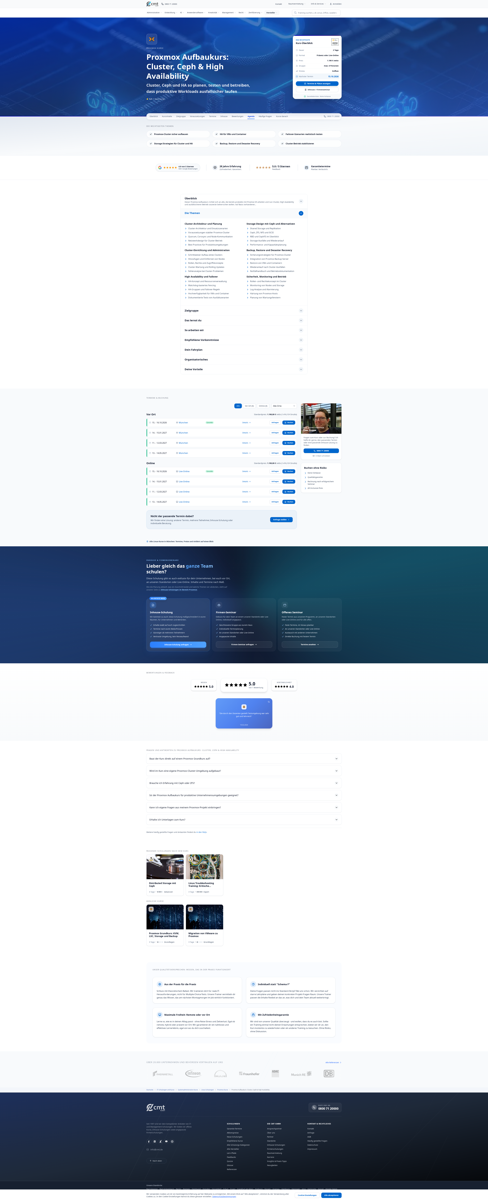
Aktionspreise (233, 1133)
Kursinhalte (167, 116)
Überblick (154, 116)
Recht (241, 12)
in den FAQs (201, 832)
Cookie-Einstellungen (307, 1195)
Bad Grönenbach (167, 1189)
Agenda (251, 116)
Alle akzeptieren (331, 1195)
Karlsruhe (312, 1189)
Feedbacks (231, 1157)
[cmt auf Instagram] (172, 1141)
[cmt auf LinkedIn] (154, 1141)
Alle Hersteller (233, 1149)
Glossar (230, 1165)
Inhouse (223, 116)
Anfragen (275, 422)
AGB (309, 1137)
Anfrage (310, 1133)
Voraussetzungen (197, 116)
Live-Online (184, 471)
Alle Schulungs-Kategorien (238, 1145)
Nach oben (157, 1161)
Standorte (271, 1141)
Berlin (178, 1189)
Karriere (270, 1157)
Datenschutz (312, 1145)
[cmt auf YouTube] (166, 1141)
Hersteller (270, 12)
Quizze (230, 1161)
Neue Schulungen (234, 1137)
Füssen (268, 1189)
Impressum (312, 1149)
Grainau (276, 1189)
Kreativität (212, 12)
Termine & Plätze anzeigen (318, 83)
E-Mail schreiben (323, 455)
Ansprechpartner (274, 1128)
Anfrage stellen (280, 519)
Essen (232, 1189)
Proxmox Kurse (154, 48)
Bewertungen (237, 116)
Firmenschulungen (275, 1149)
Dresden (206, 1189)
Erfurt (225, 1189)
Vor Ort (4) (249, 406)
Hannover (296, 1189)
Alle (238, 406)
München (183, 422)
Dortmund (196, 1189)
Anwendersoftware (195, 12)
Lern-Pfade (231, 1153)
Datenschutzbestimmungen (224, 1196)
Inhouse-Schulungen (276, 1145)
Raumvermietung (295, 4)
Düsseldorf (216, 1189)
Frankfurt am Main (245, 1189)
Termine (212, 116)
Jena (304, 1189)
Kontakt (278, 4)
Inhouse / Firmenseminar (319, 89)
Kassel (321, 1189)
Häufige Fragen (265, 116)
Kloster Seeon (331, 1189)
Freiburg (259, 1189)
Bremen (186, 1189)
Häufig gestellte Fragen (317, 1141)
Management (228, 12)
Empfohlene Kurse (235, 1141)
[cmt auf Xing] (160, 1141)
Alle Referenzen (332, 1062)
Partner (270, 1137)
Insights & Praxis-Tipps (277, 1161)
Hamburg (285, 1189)
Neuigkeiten (272, 1165)
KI (181, 12)
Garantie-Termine (234, 1128)
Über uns (271, 1133)
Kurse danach (282, 116)
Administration (153, 12)
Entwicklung (170, 12)
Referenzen (232, 1169)
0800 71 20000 (323, 450)
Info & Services (317, 4)
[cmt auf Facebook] (148, 1141)
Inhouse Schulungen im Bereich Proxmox (179, 589)
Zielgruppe (181, 116)
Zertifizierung (254, 12)
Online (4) (263, 406)
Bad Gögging (152, 1189)
